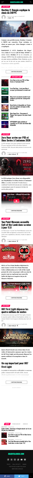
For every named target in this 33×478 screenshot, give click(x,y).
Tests (8, 464)
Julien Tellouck (12, 154)
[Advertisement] (16, 405)
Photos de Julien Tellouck (17, 466)
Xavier (10, 18)
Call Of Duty (16, 464)
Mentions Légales (17, 468)
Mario (24, 464)
